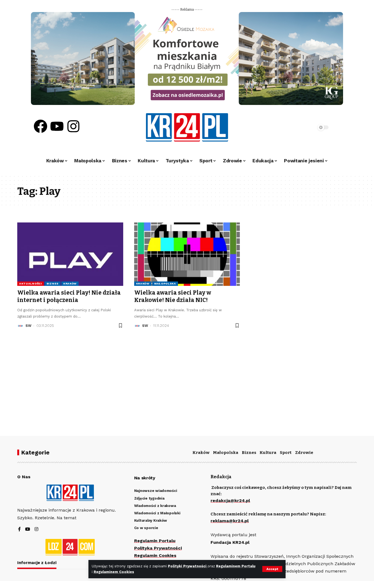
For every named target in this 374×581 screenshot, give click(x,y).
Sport (286, 452)
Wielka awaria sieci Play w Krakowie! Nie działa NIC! (172, 296)
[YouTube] (27, 529)
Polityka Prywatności (158, 548)
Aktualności (30, 283)
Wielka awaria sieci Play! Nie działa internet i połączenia (69, 296)
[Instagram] (73, 126)
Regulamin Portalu (155, 540)
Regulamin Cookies (155, 555)
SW (28, 326)
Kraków (70, 283)
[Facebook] (40, 126)
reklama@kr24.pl (230, 520)
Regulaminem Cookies (114, 572)
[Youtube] (57, 126)
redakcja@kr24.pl (230, 500)
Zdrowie (304, 452)
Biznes (53, 283)
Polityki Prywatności (188, 566)
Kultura (268, 452)
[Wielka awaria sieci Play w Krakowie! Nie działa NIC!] (187, 254)
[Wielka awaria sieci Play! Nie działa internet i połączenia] (70, 254)
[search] (297, 127)
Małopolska (165, 283)
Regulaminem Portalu (235, 566)
